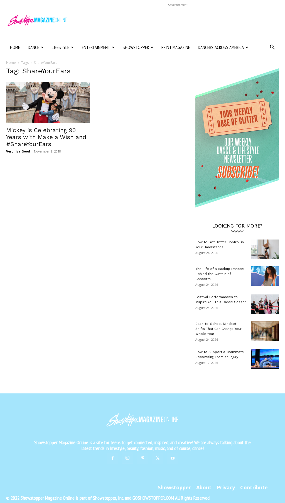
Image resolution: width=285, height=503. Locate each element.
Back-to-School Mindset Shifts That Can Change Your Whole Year (218, 329)
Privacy (226, 487)
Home (15, 47)
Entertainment (96, 47)
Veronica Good (18, 151)
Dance (33, 47)
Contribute (254, 487)
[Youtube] (172, 458)
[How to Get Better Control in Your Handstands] (265, 249)
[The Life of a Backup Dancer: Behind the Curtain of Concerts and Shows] (265, 276)
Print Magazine (175, 47)
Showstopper (136, 47)
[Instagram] (127, 458)
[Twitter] (157, 458)
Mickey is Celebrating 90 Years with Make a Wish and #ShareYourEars (46, 137)
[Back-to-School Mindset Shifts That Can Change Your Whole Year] (265, 331)
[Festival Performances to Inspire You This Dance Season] (265, 304)
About (204, 487)
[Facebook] (112, 458)
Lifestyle (60, 47)
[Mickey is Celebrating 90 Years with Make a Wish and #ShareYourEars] (48, 102)
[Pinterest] (142, 458)
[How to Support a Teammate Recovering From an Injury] (265, 359)
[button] (272, 47)
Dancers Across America (221, 47)
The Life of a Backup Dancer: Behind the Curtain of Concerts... (219, 274)
